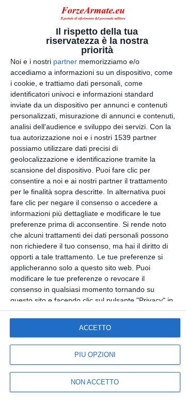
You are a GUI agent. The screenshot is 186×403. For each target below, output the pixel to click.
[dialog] (93, 201)
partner (65, 61)
